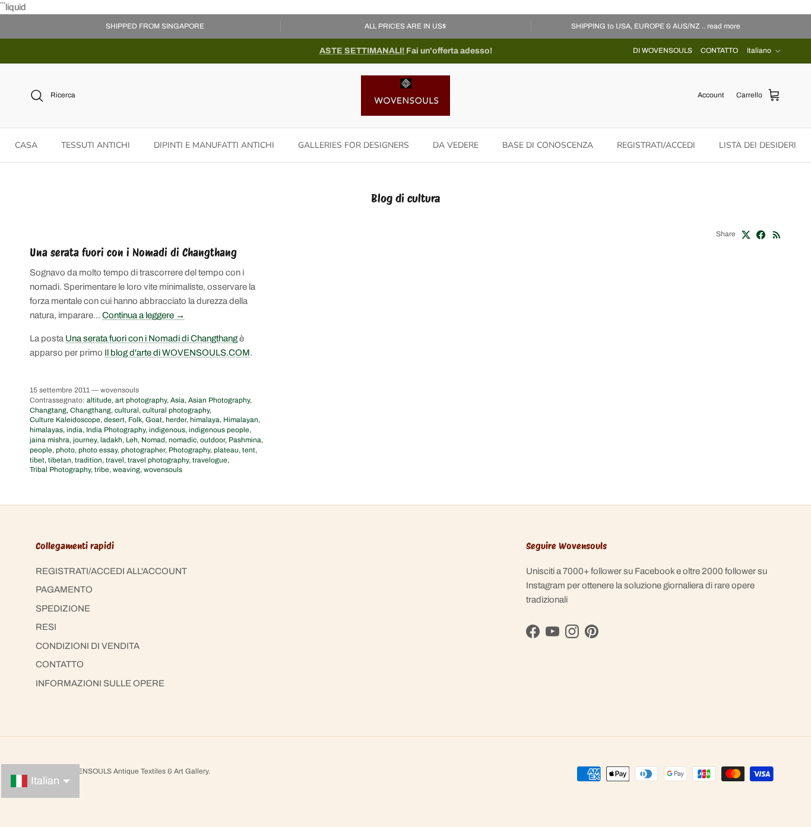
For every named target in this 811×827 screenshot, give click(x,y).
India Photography (115, 430)
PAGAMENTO (64, 589)
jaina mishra (49, 440)
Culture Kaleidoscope (65, 420)
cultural (127, 410)
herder (176, 420)
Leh (132, 440)
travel (115, 460)
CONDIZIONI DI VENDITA (88, 646)
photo (65, 450)
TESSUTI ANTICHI (95, 145)
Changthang (90, 410)
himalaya (205, 420)
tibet (37, 460)
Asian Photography (219, 400)
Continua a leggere (143, 315)
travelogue (209, 460)
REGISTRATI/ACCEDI (656, 145)
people (41, 450)
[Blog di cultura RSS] (776, 234)
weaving (126, 469)
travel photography (158, 460)
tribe (101, 469)
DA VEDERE (456, 145)
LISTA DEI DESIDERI (757, 145)
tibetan (59, 460)
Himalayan (240, 420)
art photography (141, 400)
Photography (189, 450)
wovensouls (163, 469)
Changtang (48, 410)
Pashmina (245, 440)
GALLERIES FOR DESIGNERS (353, 145)
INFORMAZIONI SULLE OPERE (100, 683)
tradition (88, 460)
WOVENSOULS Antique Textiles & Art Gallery (134, 771)
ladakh (111, 440)
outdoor (212, 440)
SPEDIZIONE (63, 608)
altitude (99, 400)
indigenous (167, 430)
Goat (153, 420)
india (74, 430)
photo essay (98, 450)
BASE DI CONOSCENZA (547, 145)
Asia (177, 400)
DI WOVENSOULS (662, 50)
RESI (46, 627)
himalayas (46, 430)
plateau (226, 450)
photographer (143, 450)
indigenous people (219, 430)
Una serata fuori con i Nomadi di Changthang (133, 252)
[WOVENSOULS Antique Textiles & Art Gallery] (405, 95)
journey (85, 440)
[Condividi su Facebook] (760, 234)
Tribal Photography (60, 469)
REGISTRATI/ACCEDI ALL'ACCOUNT (111, 571)
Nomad (153, 440)
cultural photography (176, 410)
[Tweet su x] (746, 234)
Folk (135, 420)
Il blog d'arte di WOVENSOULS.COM (177, 352)
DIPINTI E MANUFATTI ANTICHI (214, 145)
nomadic (183, 440)
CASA (26, 145)
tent (248, 450)
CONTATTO (719, 50)
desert (114, 420)
